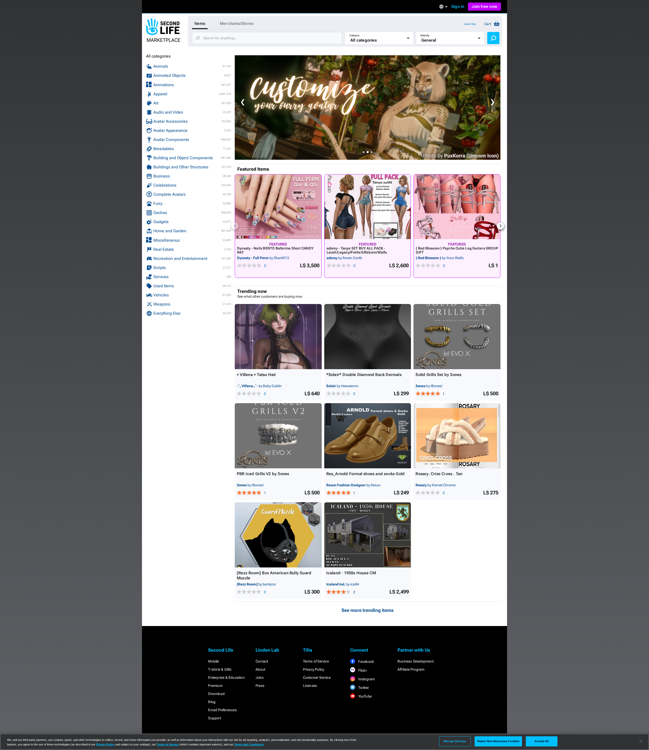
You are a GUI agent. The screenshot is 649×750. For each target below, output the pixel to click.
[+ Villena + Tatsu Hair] (278, 336)
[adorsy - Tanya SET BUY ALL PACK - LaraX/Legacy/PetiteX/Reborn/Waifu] (367, 206)
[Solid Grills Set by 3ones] (456, 336)
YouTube (364, 696)
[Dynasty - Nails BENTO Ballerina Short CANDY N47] (278, 206)
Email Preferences (222, 710)
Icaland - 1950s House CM (351, 572)
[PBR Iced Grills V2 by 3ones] (278, 435)
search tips (470, 24)
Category (354, 35)
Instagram (366, 679)
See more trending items (367, 610)
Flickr (362, 670)
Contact (262, 661)
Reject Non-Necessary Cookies (498, 741)
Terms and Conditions (249, 744)
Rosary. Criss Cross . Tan (439, 473)
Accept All (542, 741)
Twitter (363, 688)
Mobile (213, 661)
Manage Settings (454, 741)
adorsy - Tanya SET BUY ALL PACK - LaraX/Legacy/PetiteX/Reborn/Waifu (357, 250)
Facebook (365, 661)
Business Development (416, 661)
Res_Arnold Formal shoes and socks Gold (365, 473)
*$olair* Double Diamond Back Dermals (364, 374)
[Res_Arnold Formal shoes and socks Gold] (367, 435)
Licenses (310, 686)
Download (216, 694)
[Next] (500, 225)
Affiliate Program (411, 669)
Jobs (260, 677)
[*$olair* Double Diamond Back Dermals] (367, 336)
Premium (215, 686)
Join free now (484, 6)
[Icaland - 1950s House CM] (367, 534)
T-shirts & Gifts (219, 669)
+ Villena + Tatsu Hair (256, 374)
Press (260, 686)
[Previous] (234, 225)
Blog (211, 702)
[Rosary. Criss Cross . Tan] (456, 435)
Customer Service (317, 677)
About (260, 669)
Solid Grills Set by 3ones (438, 374)
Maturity (424, 35)
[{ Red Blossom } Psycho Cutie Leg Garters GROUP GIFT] (457, 206)
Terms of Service (316, 661)
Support (214, 718)
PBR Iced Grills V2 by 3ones (263, 473)
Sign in (457, 6)
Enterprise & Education (226, 677)
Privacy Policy (313, 669)
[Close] (640, 741)
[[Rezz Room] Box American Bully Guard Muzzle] (278, 534)
